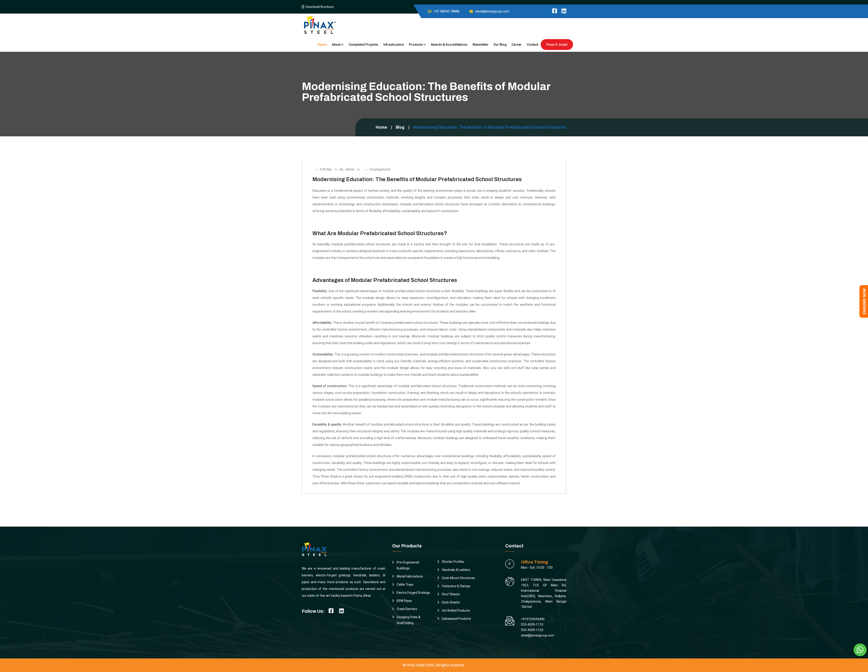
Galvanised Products (456, 618)
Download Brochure (319, 7)
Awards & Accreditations (449, 44)
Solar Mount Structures (458, 578)
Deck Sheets (451, 602)
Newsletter (480, 44)
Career (517, 44)
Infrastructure (393, 44)
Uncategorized (379, 169)
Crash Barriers (407, 609)
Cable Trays (405, 584)
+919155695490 (533, 619)
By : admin (347, 169)
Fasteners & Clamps (456, 586)
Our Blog (500, 44)
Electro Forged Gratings (413, 592)
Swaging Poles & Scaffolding (408, 620)
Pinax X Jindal (556, 44)
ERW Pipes (404, 601)
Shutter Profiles (453, 561)
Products (416, 44)
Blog (400, 127)
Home (322, 44)
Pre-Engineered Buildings (408, 565)
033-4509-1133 (532, 630)
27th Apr (326, 169)
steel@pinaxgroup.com (492, 11)
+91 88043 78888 (446, 11)
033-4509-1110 (532, 624)
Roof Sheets (451, 594)
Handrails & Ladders (456, 570)
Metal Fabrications (410, 576)
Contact (532, 44)
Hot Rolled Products (456, 610)
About (336, 44)
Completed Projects (363, 44)
